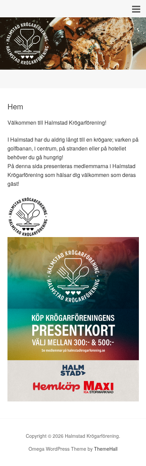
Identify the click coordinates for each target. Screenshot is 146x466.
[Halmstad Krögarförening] (73, 63)
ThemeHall (105, 448)
